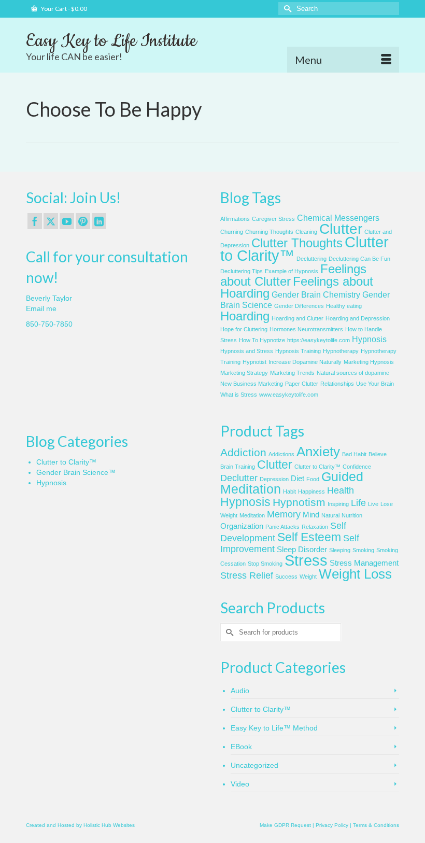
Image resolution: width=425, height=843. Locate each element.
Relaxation (315, 527)
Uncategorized (254, 765)
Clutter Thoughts (297, 243)
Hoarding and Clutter (297, 318)
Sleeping (339, 550)
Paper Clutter (301, 384)
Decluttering (311, 259)
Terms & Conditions (376, 825)
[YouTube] (67, 221)
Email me (41, 308)
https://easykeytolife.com (318, 340)
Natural (330, 515)
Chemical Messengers (338, 218)
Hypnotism (299, 502)
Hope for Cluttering (243, 329)
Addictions (281, 454)
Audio (240, 690)
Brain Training (237, 466)
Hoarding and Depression (357, 318)
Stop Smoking (265, 563)
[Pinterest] (83, 221)
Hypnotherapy (341, 351)
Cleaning (306, 232)
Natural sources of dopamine (353, 373)
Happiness (311, 491)
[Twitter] (51, 221)
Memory (284, 514)
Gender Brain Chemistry (316, 294)
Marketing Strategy (244, 373)
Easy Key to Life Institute (111, 41)
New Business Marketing (251, 384)
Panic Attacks (282, 527)
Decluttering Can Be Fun (359, 259)
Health (340, 490)
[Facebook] (34, 221)
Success (286, 576)
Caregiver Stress (273, 219)
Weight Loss (355, 574)
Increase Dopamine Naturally (305, 362)
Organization (241, 526)
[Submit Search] (286, 8)
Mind (311, 515)
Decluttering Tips (241, 271)
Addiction (243, 452)
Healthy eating (344, 306)
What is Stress (238, 394)
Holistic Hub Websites (109, 825)
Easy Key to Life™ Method (274, 728)
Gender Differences (299, 306)
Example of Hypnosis (291, 271)
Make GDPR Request (285, 825)
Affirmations (235, 219)
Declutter (239, 478)
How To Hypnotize (262, 340)
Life (358, 503)
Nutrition (352, 515)
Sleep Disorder (302, 549)
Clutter (340, 229)
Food (312, 479)
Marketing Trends (292, 373)
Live (373, 504)
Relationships (337, 384)
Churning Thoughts (269, 232)
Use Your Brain (375, 384)
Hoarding (245, 316)
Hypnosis (369, 339)
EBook (241, 746)
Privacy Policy (332, 825)
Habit (289, 491)
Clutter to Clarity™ (66, 462)
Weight (308, 576)
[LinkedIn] (99, 221)
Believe (378, 454)
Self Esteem (309, 537)
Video (240, 784)
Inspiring (338, 504)
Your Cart (63, 8)
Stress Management (364, 563)
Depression (274, 479)
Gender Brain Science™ (76, 472)
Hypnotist (254, 362)
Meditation (252, 515)
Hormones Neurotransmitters (306, 329)
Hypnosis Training (298, 351)
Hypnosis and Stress (246, 351)
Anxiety (318, 451)
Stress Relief (246, 575)
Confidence (357, 466)
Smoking (363, 550)
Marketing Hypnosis (369, 362)
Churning (231, 232)
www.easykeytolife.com (288, 394)
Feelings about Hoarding (296, 287)
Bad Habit (354, 454)
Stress (306, 560)
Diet (297, 478)
